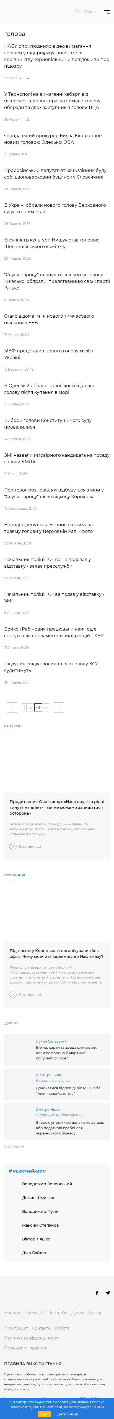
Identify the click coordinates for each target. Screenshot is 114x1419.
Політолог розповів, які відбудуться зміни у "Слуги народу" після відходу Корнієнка (54, 493)
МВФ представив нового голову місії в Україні (48, 354)
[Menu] (107, 11)
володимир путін (40, 1211)
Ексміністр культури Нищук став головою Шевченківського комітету (52, 243)
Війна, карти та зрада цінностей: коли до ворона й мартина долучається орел (66, 1052)
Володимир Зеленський (47, 1183)
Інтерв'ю (58, 1312)
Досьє (95, 1312)
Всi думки (14, 1147)
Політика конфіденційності (31, 1338)
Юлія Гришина (48, 1075)
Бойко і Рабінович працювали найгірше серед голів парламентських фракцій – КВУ (54, 632)
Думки (78, 1312)
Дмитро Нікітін (48, 1109)
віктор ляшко (36, 1239)
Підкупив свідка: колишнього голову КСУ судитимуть (51, 667)
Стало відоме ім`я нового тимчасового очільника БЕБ (49, 319)
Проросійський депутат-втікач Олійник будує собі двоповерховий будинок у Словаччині (56, 174)
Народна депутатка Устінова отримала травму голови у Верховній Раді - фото (48, 528)
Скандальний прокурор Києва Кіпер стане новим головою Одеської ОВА (53, 139)
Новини (12, 1312)
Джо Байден (35, 1252)
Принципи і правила (25, 1348)
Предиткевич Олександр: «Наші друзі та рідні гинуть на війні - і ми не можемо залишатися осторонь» (57, 807)
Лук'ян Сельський (51, 1041)
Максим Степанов (40, 1225)
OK (44, 1414)
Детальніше (30, 846)
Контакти (41, 1328)
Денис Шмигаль (38, 1197)
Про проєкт (16, 1328)
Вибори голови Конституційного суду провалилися (48, 424)
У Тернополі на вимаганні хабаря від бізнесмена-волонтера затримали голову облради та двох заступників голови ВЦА (52, 101)
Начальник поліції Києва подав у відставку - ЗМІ (54, 598)
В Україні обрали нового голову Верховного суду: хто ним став (55, 208)
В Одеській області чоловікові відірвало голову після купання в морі (49, 389)
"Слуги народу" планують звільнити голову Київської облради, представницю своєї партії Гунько (57, 281)
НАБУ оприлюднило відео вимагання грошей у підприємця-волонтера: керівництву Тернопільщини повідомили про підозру (56, 56)
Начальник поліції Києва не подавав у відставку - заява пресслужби (47, 563)
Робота (62, 1328)
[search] (76, 11)
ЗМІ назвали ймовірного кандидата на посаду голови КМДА (57, 458)
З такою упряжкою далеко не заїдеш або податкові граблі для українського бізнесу (70, 1127)
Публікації (35, 1312)
